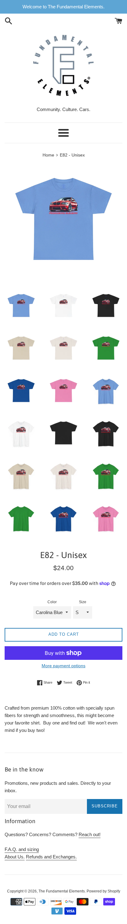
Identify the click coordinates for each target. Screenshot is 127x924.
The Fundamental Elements (62, 891)
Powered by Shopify (103, 891)
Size (82, 602)
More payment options (63, 665)
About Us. (15, 856)
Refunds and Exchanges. (51, 856)
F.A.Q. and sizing (22, 849)
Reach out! (89, 834)
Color (52, 602)
